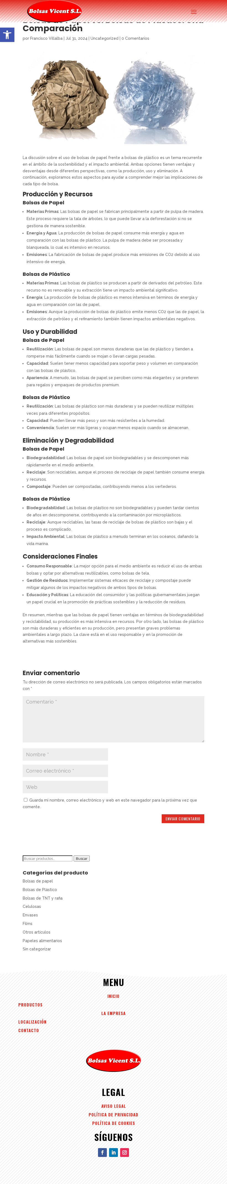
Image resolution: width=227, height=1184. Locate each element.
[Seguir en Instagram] (124, 1152)
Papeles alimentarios (42, 941)
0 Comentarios (135, 38)
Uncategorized (104, 38)
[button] (7, 35)
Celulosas (32, 906)
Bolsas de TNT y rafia (43, 898)
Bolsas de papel (38, 881)
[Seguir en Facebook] (102, 1152)
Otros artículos (36, 932)
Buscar (81, 858)
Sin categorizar (37, 949)
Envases (30, 915)
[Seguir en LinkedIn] (113, 1152)
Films (27, 923)
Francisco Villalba (46, 38)
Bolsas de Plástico (40, 889)
